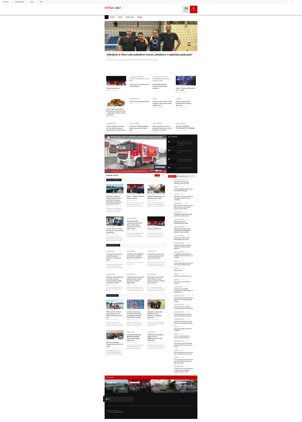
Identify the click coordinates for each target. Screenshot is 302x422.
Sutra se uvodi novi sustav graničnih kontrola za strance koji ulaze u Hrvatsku (162, 128)
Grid (158, 175)
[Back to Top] (1, 420)
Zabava (139, 17)
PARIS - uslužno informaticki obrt (116, 412)
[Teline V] (113, 7)
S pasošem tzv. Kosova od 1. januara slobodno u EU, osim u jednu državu (155, 256)
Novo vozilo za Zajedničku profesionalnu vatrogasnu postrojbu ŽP (185, 143)
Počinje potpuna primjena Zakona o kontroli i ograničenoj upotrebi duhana (184, 299)
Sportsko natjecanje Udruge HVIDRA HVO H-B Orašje (114, 344)
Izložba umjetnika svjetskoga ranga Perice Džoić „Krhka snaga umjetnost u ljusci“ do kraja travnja (134, 224)
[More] (195, 137)
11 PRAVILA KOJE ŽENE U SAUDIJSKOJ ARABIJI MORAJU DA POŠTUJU (135, 256)
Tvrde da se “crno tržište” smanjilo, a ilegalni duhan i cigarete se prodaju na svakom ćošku (183, 370)
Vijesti (112, 17)
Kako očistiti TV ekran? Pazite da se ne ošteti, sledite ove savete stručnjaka (183, 198)
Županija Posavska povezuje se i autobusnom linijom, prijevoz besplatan (183, 246)
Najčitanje (172, 176)
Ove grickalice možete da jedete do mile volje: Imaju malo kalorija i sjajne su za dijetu (183, 361)
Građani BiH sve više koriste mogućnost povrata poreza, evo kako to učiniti (186, 387)
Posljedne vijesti (182, 176)
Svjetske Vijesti (112, 245)
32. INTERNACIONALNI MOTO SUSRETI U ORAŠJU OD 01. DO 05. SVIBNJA (183, 255)
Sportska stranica (19, 1)
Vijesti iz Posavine (113, 180)
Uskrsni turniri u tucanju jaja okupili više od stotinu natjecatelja (114, 230)
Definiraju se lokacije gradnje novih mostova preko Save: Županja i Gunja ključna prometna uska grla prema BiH (114, 200)
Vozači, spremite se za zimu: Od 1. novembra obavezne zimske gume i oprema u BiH (115, 128)
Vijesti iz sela (112, 295)
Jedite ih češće (178, 270)
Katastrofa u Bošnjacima (184, 167)
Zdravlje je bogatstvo (113, 88)
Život (120, 17)
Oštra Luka (130, 17)
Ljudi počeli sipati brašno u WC (182, 276)
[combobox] (294, 2)
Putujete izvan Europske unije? (139, 101)
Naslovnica (6, 1)
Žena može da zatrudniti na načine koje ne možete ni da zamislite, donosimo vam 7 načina (183, 207)
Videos (32, 1)
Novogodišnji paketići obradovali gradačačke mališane (160, 86)
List (163, 175)
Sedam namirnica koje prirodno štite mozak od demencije (183, 103)
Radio (41, 1)
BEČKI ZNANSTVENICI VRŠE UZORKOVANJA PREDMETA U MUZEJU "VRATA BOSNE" (182, 230)
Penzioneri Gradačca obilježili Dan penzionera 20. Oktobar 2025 (139, 128)
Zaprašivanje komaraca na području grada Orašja (134, 54)
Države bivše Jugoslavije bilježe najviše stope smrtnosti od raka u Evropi (183, 345)
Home (107, 17)
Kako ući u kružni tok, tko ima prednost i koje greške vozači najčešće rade (162, 103)
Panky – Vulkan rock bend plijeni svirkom (138, 387)
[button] (192, 23)
